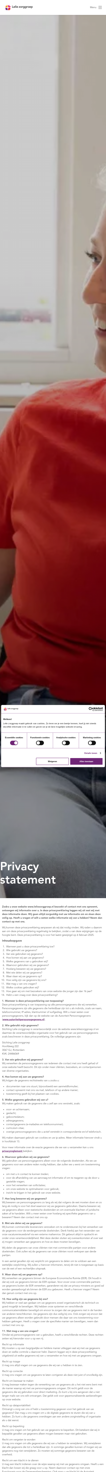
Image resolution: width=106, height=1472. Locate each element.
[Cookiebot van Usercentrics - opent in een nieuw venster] (91, 709)
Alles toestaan (86, 761)
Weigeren (52, 761)
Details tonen (90, 753)
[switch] (40, 743)
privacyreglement (12, 1151)
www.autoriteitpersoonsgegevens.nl (23, 1019)
